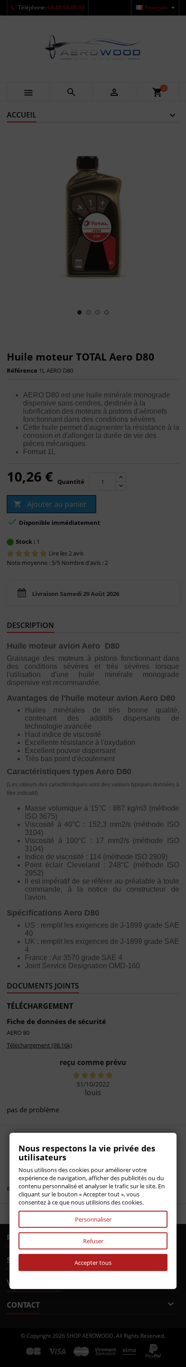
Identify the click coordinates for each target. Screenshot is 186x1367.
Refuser (93, 1241)
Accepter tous (93, 1263)
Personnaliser (93, 1219)
